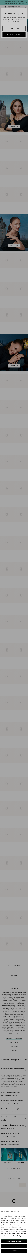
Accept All (14, 1250)
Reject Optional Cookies (14, 1246)
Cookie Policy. (17, 1236)
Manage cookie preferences (14, 1241)
